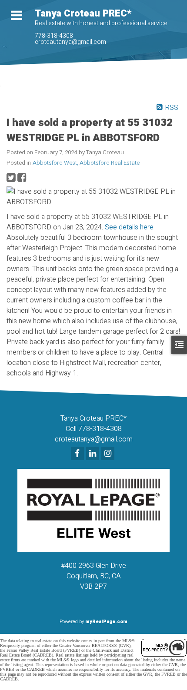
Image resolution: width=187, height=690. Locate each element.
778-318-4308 (54, 35)
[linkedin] (93, 454)
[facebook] (78, 454)
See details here (129, 227)
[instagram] (109, 454)
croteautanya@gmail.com (70, 41)
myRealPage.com (106, 621)
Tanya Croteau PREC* (83, 13)
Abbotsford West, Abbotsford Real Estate (86, 163)
